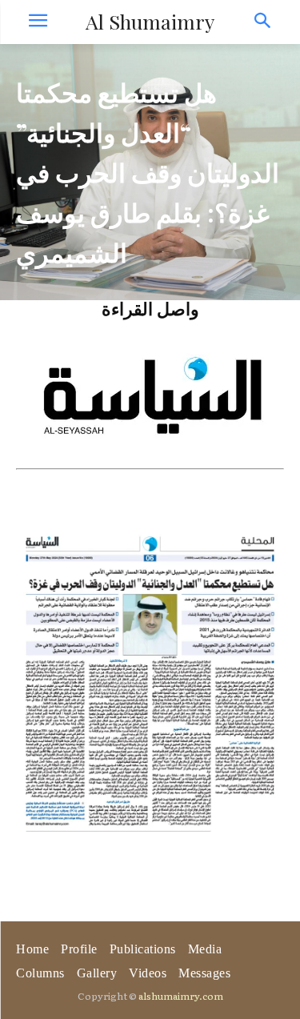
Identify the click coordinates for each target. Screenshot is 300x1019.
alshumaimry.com (180, 996)
